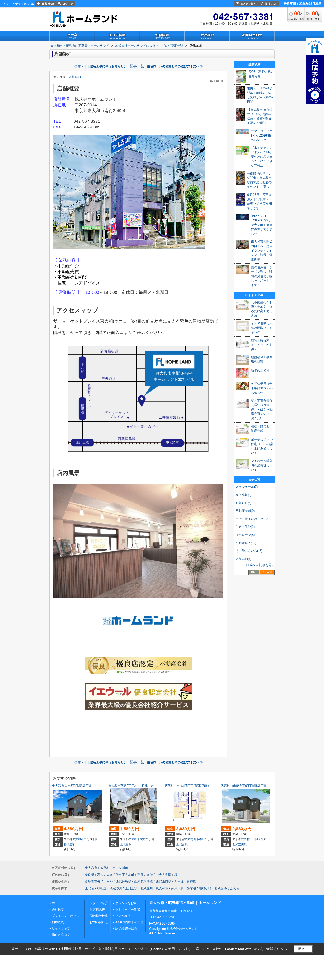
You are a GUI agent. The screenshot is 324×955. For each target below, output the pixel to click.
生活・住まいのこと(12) (252, 519)
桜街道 (101, 888)
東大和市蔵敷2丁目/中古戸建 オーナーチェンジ (142, 786)
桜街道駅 (69, 844)
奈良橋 (89, 875)
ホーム (56, 903)
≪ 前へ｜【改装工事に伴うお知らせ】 (100, 66)
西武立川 (146, 888)
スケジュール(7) (247, 487)
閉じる (303, 948)
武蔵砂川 (116, 888)
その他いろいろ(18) (249, 551)
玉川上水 (131, 888)
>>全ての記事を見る (260, 565)
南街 (86, 839)
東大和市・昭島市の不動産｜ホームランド (185, 903)
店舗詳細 (75, 77)
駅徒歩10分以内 (126, 928)
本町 (202, 839)
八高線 (179, 881)
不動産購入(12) (246, 543)
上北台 (89, 888)
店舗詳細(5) (243, 559)
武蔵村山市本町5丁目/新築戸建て (187, 786)
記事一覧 (137, 66)
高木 (100, 875)
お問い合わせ (99, 922)
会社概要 (58, 909)
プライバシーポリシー (67, 916)
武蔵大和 (177, 888)
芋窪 (140, 875)
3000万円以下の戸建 (129, 922)
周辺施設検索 (99, 916)
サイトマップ (61, 928)
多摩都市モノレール (99, 881)
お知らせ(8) (243, 503)
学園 (168, 875)
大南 (109, 875)
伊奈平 (259, 839)
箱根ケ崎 (205, 888)
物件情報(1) (243, 495)
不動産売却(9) (245, 511)
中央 (159, 875)
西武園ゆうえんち (226, 888)
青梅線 (191, 881)
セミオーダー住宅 (127, 909)
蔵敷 (143, 839)
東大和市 (78, 839)
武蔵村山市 (192, 839)
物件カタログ (61, 934)
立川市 (123, 868)
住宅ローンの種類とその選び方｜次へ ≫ (175, 66)
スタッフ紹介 (99, 903)
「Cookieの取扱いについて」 (241, 949)
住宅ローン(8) (245, 535)
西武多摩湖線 (143, 881)
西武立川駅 (239, 844)
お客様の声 (97, 909)
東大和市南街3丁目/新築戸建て (73, 786)
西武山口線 (163, 881)
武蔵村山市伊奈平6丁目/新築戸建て (245, 786)
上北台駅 (125, 844)
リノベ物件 (123, 916)
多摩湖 (191, 888)
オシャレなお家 (126, 903)
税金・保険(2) (245, 527)
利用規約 (58, 922)
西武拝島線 (123, 881)
